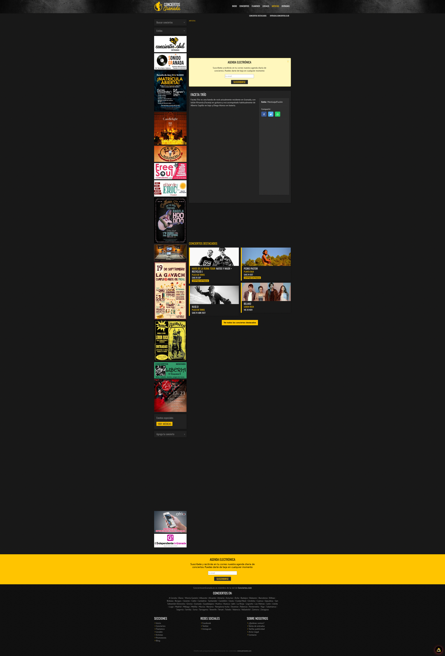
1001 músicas (164, 424)
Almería (220, 598)
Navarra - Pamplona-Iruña (218, 606)
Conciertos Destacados (257, 15)
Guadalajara (208, 603)
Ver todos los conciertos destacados (240, 322)
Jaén (233, 603)
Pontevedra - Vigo (257, 606)
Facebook (206, 623)
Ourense (234, 606)
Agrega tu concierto (165, 434)
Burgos (178, 601)
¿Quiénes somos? (256, 623)
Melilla (194, 606)
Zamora (255, 609)
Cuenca (260, 601)
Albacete (203, 598)
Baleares (253, 598)
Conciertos (244, 6)
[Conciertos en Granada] (167, 6)
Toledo (228, 609)
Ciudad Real (240, 601)
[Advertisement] (240, 39)
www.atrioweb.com (244, 651)
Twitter (205, 626)
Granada (198, 603)
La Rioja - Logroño (245, 603)
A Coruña (173, 598)
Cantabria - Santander (207, 601)
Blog (158, 640)
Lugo (171, 606)
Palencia (243, 606)
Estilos (159, 30)
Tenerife (213, 609)
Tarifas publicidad (257, 629)
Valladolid (246, 609)
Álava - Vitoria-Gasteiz (188, 598)
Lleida (275, 603)
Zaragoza (265, 609)
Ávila (237, 598)
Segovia (180, 609)
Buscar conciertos (164, 22)
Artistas (275, 6)
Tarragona (203, 609)
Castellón (223, 601)
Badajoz (244, 598)
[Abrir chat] (438, 649)
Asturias (229, 598)
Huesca (226, 603)
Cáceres (186, 601)
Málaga (186, 606)
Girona (189, 603)
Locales (265, 6)
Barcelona (263, 598)
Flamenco (256, 6)
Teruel (221, 609)
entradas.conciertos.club (279, 15)
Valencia (236, 609)
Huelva (218, 603)
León (268, 603)
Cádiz (193, 601)
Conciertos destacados (203, 243)
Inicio (234, 6)
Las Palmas (260, 603)
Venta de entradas (257, 626)
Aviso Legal (254, 631)
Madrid (178, 606)
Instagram (206, 629)
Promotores (161, 637)
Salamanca (271, 606)
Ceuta (231, 601)
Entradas (286, 6)
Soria (195, 609)
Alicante (212, 598)
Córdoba (251, 601)
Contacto (253, 634)
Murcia (202, 606)
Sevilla (188, 609)
